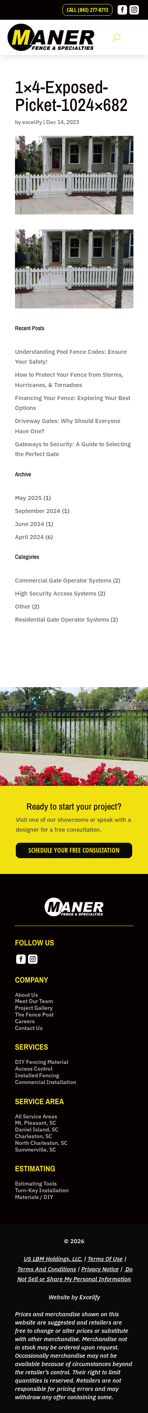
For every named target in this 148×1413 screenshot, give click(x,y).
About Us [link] (26, 995)
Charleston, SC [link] (33, 1136)
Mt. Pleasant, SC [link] (35, 1123)
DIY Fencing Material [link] (41, 1062)
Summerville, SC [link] (35, 1149)
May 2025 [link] (28, 498)
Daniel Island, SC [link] (36, 1129)
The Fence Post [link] (34, 1014)
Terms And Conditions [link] (46, 1269)
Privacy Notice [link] (100, 1269)
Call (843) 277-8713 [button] (87, 9)
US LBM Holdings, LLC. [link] (53, 1259)
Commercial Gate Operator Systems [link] (63, 580)
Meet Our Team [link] (34, 1001)
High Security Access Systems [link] (55, 593)
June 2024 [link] (29, 524)
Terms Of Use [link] (105, 1259)
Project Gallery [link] (33, 1008)
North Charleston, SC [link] (41, 1143)
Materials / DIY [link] (34, 1197)
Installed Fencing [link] (37, 1075)
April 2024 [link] (29, 537)
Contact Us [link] (29, 1028)
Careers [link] (25, 1021)
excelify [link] (32, 122)
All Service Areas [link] (36, 1116)
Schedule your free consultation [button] (74, 850)
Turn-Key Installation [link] (42, 1190)
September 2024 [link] (37, 511)
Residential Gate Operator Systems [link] (62, 619)
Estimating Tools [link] (36, 1183)
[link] (122, 12)
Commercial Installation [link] (45, 1082)
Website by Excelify (74, 1297)
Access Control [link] (33, 1068)
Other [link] (22, 606)
